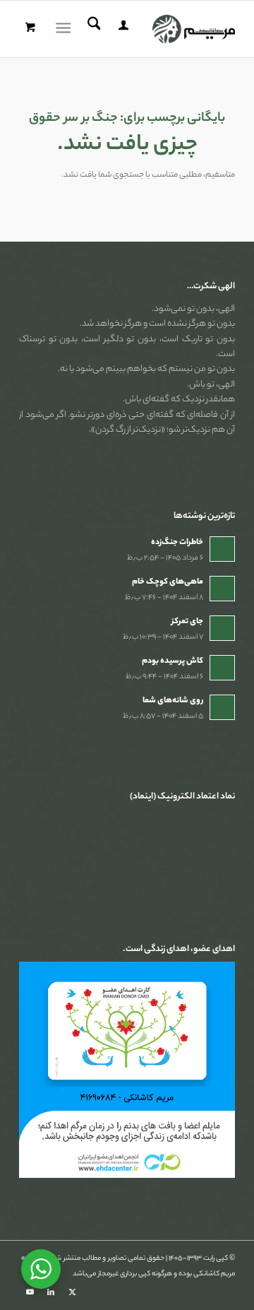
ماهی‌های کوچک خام (167, 582)
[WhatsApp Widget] (41, 1269)
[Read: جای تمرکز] (222, 628)
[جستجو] (92, 29)
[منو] (66, 29)
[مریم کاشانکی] (148, 29)
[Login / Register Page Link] (121, 29)
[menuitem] (121, 29)
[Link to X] (72, 1292)
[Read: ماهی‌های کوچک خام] (222, 588)
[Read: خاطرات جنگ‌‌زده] (222, 549)
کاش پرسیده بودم (172, 661)
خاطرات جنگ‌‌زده (177, 543)
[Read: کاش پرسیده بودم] (222, 667)
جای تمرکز (187, 622)
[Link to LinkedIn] (50, 1292)
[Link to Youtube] (29, 1292)
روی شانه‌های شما (173, 701)
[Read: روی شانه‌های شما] (222, 707)
